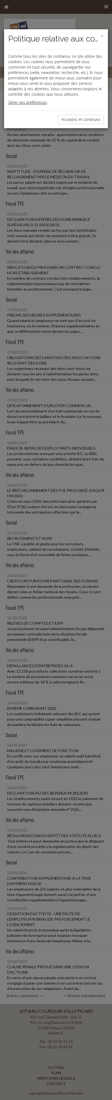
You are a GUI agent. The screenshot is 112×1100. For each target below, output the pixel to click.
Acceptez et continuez (80, 119)
